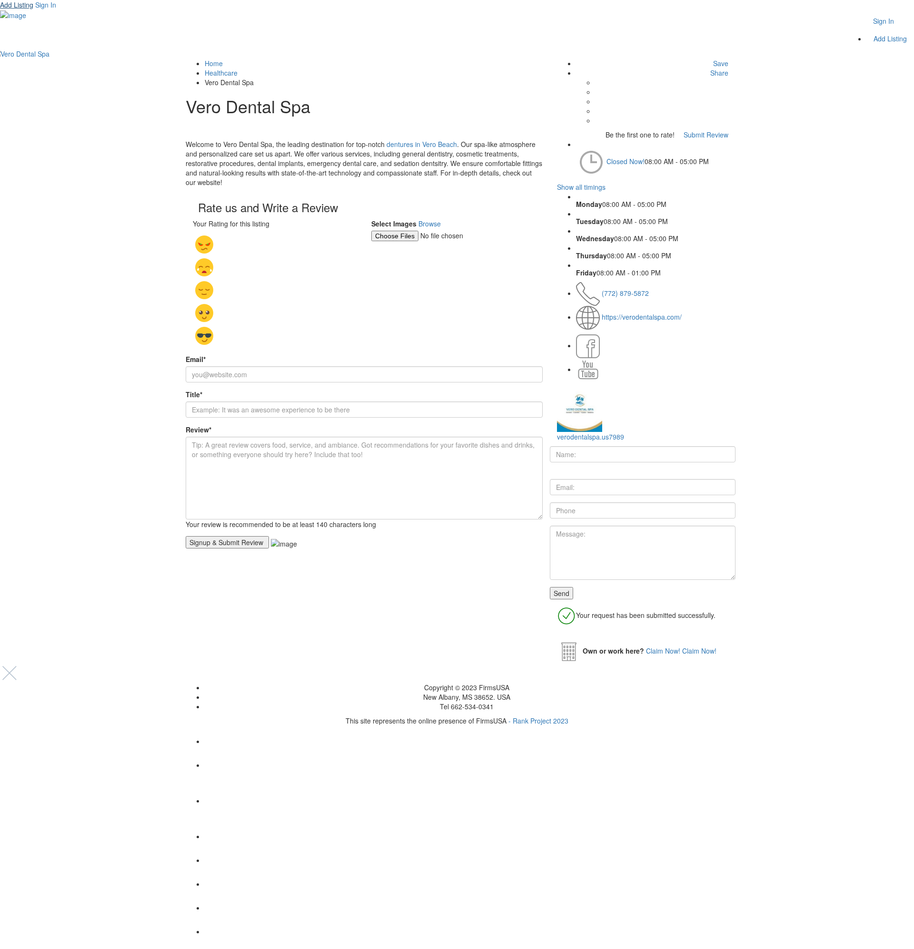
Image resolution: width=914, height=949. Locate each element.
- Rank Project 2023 (538, 720)
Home (214, 63)
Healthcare (221, 73)
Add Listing (16, 5)
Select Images (394, 223)
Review (198, 429)
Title (194, 394)
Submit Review (705, 134)
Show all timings (581, 187)
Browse (429, 223)
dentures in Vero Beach (422, 144)
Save (719, 63)
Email (196, 359)
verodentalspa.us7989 (590, 436)
